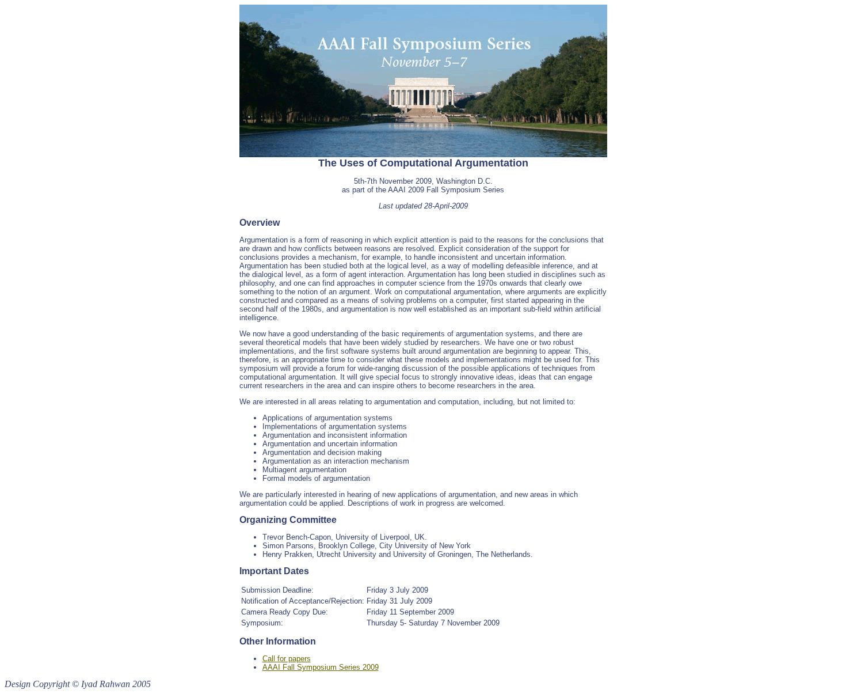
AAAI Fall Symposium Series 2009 (320, 667)
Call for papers (286, 658)
